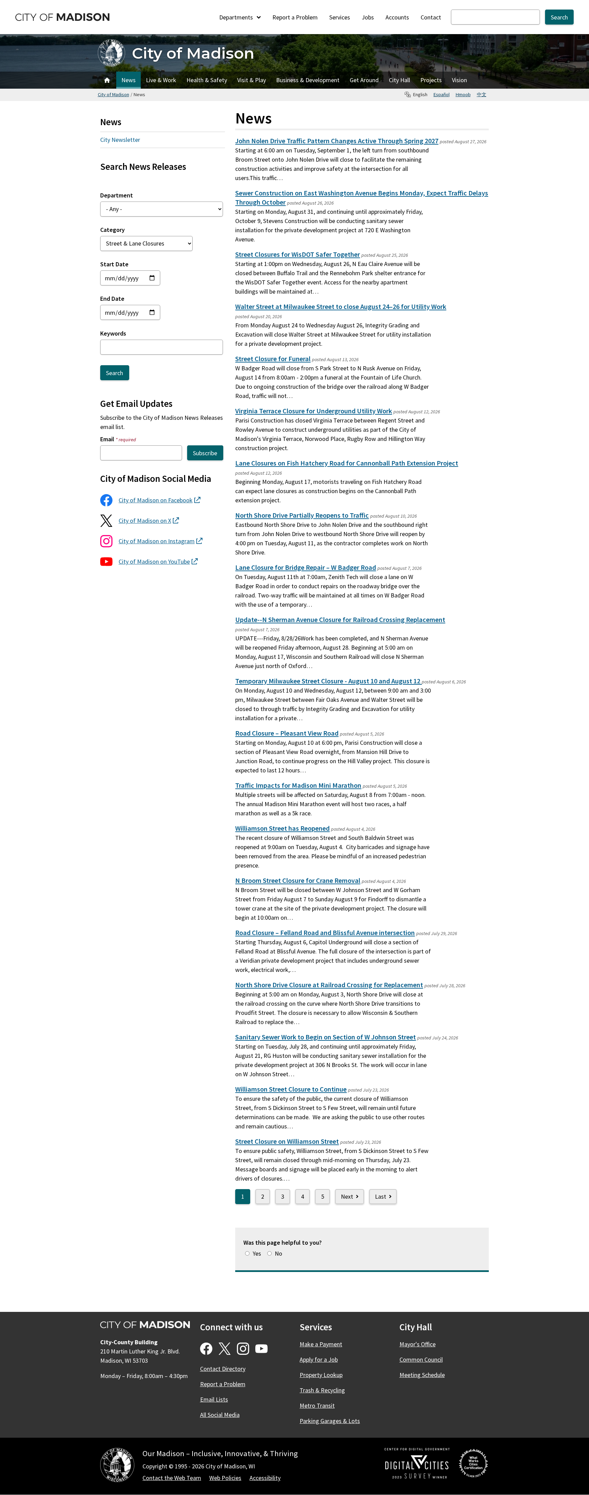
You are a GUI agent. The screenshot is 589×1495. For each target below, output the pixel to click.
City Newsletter (120, 140)
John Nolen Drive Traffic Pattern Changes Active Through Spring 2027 (336, 140)
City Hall (399, 80)
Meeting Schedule (422, 1375)
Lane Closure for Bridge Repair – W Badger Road (305, 567)
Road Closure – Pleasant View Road (286, 733)
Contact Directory (222, 1369)
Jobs (368, 17)
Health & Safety (206, 80)
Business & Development (307, 80)
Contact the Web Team (171, 1478)
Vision (459, 80)
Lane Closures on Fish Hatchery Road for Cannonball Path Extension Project (346, 463)
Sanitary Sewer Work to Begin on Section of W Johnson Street (325, 1037)
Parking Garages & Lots (330, 1421)
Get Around (364, 80)
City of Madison (193, 53)
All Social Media (220, 1415)
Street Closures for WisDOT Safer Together (297, 254)
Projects (431, 80)
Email (118, 439)
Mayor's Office (417, 1344)
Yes (257, 1253)
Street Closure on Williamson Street (287, 1141)
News (128, 80)
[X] (224, 1349)
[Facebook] (206, 1349)
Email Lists (214, 1399)
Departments (236, 17)
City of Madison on (159, 500)
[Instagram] (243, 1349)
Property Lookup (321, 1375)
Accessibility (265, 1478)
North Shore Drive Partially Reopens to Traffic (302, 515)
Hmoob (463, 94)
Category (112, 230)
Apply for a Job (319, 1359)
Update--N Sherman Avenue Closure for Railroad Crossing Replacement (340, 619)
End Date (112, 298)
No (278, 1253)
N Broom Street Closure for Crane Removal (297, 880)
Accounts (397, 17)
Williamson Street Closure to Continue (291, 1089)
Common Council (421, 1359)
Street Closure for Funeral (273, 358)
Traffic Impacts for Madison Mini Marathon (298, 785)
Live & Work (161, 80)
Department (116, 195)
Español (442, 94)
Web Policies (225, 1478)
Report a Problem (295, 17)
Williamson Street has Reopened (282, 828)
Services (339, 17)
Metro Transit (317, 1405)
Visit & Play (251, 80)
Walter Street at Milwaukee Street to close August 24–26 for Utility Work (340, 306)
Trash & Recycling (322, 1390)
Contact (431, 17)
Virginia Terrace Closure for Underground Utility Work (313, 410)
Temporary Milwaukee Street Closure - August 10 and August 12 (328, 681)
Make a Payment (321, 1344)
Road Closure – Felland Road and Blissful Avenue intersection (325, 932)
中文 (481, 94)
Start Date (114, 264)
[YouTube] (261, 1349)
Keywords (113, 333)
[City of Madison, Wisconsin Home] (117, 1466)
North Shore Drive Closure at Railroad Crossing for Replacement (329, 984)
